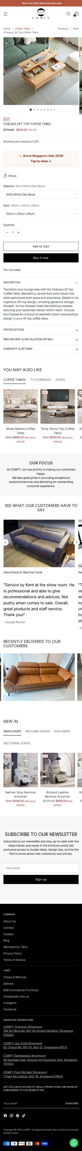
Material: (24, 186)
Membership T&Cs (15, 946)
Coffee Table (22, 28)
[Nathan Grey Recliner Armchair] (20, 770)
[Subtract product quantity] (7, 232)
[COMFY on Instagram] (12, 1116)
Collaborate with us (16, 996)
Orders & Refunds (14, 977)
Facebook (9, 1009)
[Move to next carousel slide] (76, 542)
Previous (63, 28)
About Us (9, 921)
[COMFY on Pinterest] (18, 1116)
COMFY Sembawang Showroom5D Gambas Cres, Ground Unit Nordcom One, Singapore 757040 (40, 1060)
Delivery (8, 983)
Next (76, 28)
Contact (8, 927)
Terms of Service (14, 959)
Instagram (10, 1002)
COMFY (27, 1129)
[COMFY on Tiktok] (24, 1116)
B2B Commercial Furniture (20, 990)
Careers (8, 934)
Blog (6, 940)
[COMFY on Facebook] (5, 1116)
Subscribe (72, 1103)
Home (6, 28)
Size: (21, 205)
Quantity (9, 224)
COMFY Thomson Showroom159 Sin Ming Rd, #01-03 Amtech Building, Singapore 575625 (38, 1031)
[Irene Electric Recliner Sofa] (39, 543)
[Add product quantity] (18, 232)
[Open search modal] (68, 13)
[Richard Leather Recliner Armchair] (57, 770)
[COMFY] (41, 13)
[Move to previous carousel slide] (5, 542)
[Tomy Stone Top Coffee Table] (57, 406)
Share (12, 175)
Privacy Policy (12, 953)
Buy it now (41, 257)
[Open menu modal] (5, 13)
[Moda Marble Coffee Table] (20, 406)
